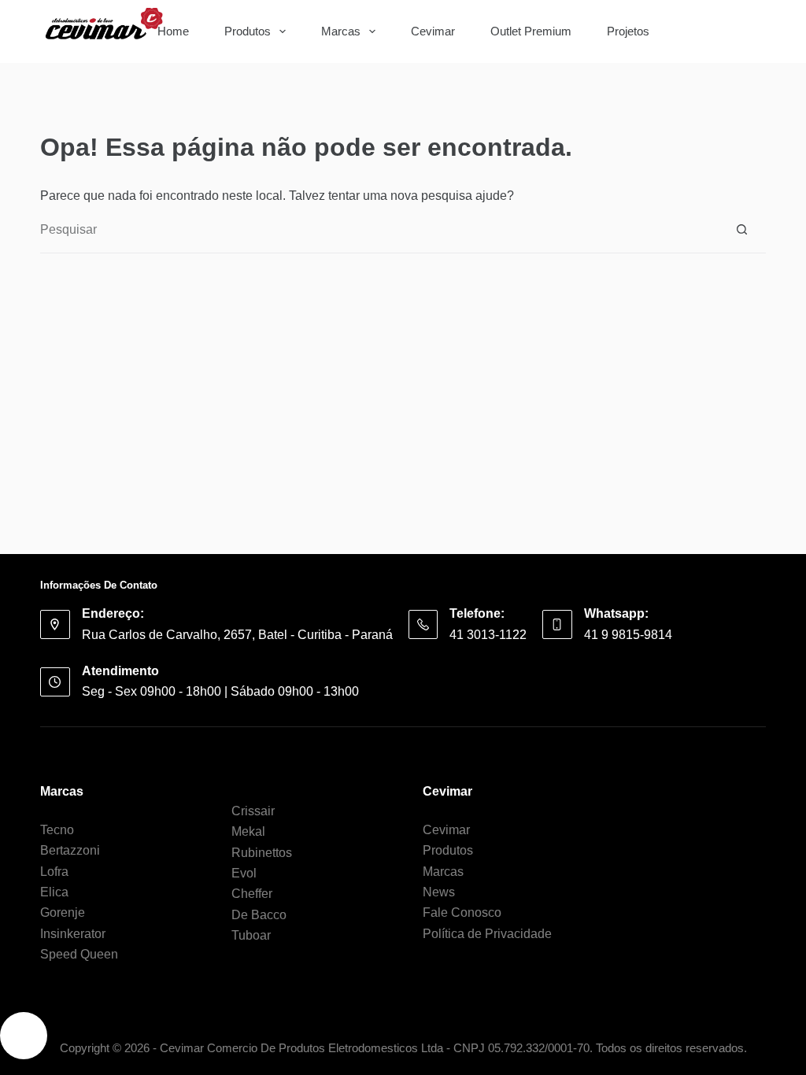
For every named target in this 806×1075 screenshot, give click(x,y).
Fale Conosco (462, 912)
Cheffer (251, 893)
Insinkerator (72, 933)
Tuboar (251, 935)
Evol (244, 873)
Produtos (247, 31)
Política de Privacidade (487, 933)
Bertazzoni (70, 850)
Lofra (54, 871)
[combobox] (700, 31)
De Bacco (259, 915)
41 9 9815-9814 (628, 634)
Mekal (248, 831)
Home (173, 31)
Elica (54, 892)
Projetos (628, 31)
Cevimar (433, 31)
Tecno (57, 830)
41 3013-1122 (488, 634)
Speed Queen (79, 954)
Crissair (253, 811)
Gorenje (62, 912)
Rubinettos (261, 852)
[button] (23, 1035)
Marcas (340, 31)
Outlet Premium (530, 31)
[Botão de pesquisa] (742, 31)
